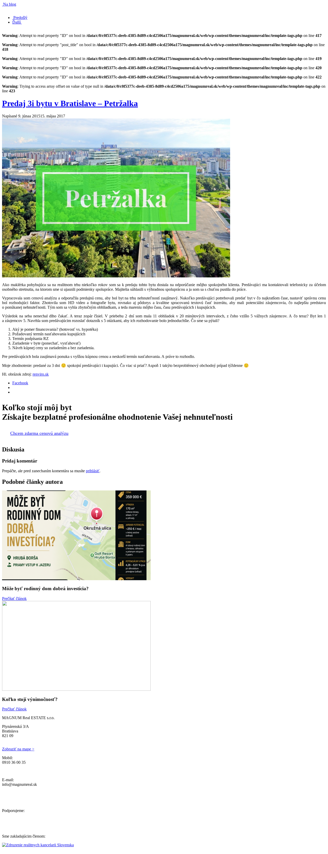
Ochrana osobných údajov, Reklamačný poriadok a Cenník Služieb (56, 771)
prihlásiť (92, 471)
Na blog (9, 4)
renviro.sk (41, 374)
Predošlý (19, 17)
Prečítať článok (14, 598)
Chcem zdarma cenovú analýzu (39, 433)
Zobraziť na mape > (18, 749)
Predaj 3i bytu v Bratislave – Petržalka (70, 103)
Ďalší (17, 22)
